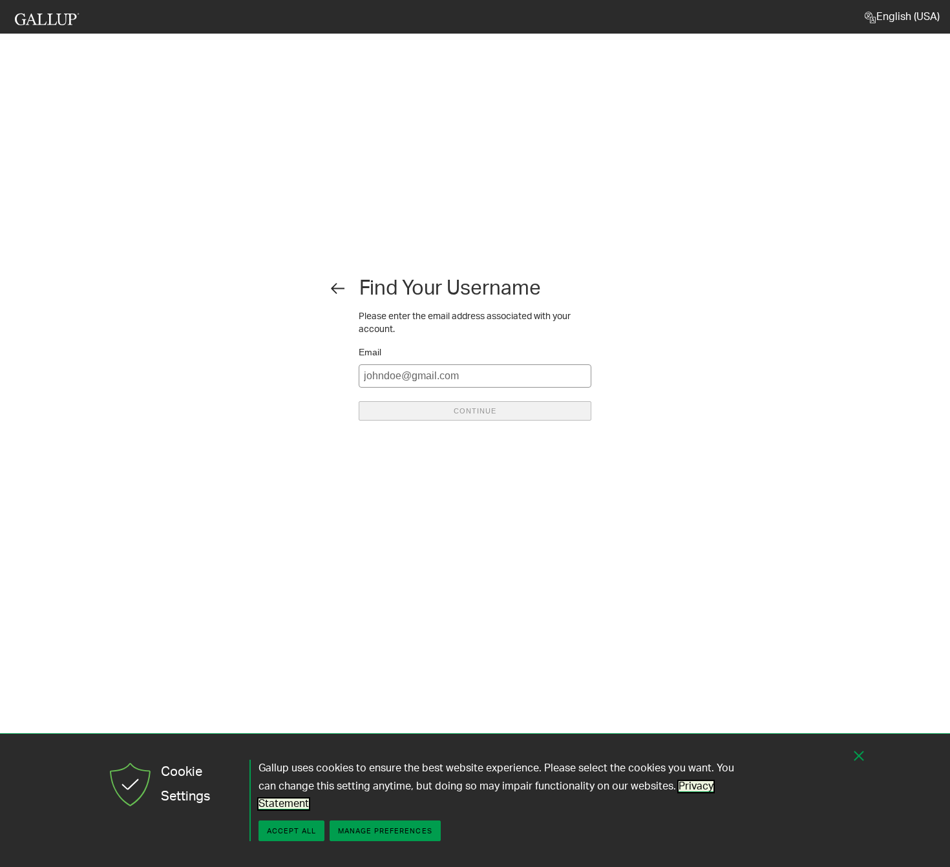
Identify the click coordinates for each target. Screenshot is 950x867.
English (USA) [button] (908, 17)
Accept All (291, 831)
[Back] (336, 288)
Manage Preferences (385, 831)
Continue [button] (475, 411)
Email (370, 352)
